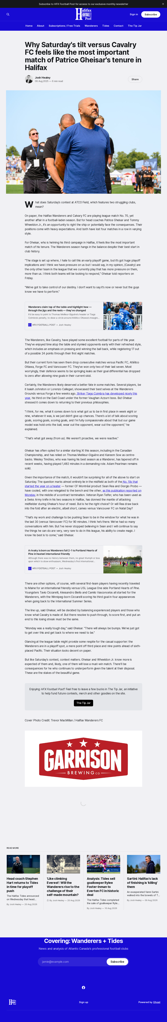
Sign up (83, 1002)
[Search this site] (8, 14)
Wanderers (91, 25)
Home (28, 25)
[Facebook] (83, 987)
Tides (105, 25)
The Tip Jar (135, 25)
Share (135, 79)
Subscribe (151, 14)
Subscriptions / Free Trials (64, 25)
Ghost (156, 1002)
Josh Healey (42, 77)
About (40, 25)
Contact (118, 25)
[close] (163, 4)
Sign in (134, 14)
